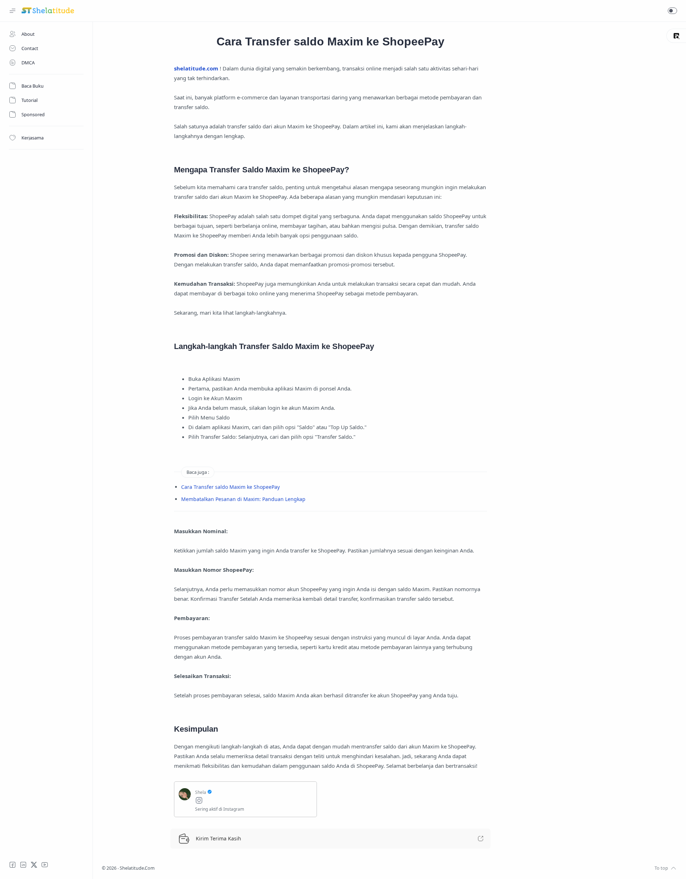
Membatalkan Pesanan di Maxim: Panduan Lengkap (243, 499)
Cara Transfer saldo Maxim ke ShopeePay (230, 486)
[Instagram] (253, 801)
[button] (672, 11)
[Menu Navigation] (12, 10)
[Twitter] (34, 864)
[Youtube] (44, 864)
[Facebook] (12, 864)
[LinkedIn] (23, 864)
